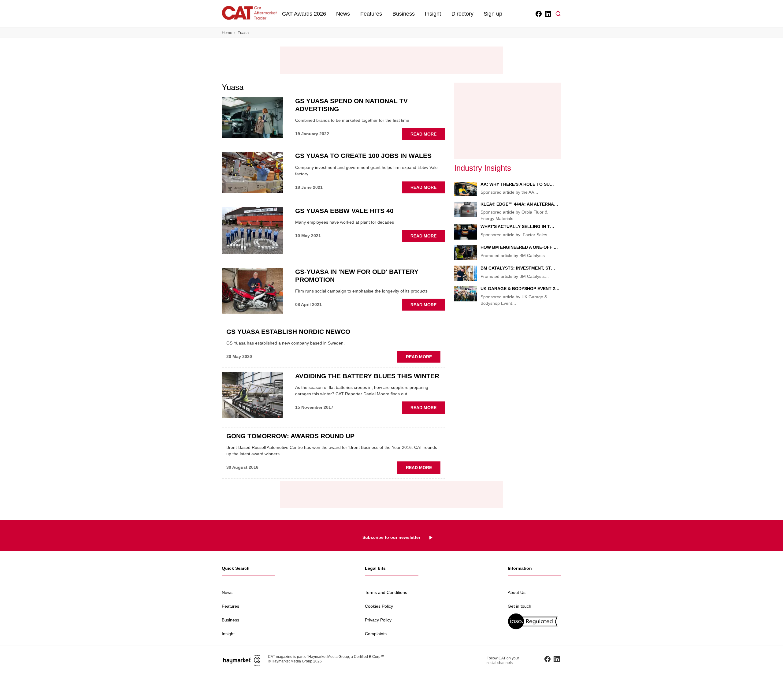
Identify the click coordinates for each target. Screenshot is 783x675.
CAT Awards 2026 (304, 14)
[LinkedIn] (547, 14)
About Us (516, 592)
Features (371, 14)
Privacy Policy (378, 619)
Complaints (376, 633)
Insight (433, 14)
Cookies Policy (379, 606)
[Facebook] (538, 14)
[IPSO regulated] (534, 621)
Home (227, 32)
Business (403, 14)
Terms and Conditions (386, 592)
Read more (427, 135)
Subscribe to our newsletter (391, 537)
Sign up (493, 14)
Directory (462, 14)
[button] (558, 14)
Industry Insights (482, 168)
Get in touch (519, 606)
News (343, 14)
